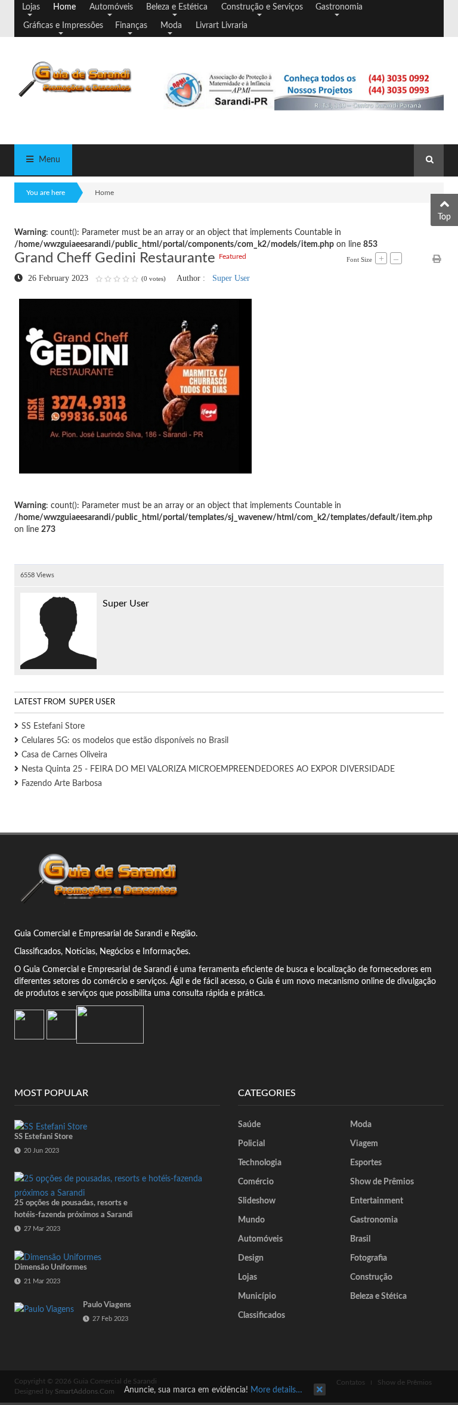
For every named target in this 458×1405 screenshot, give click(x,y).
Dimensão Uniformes (50, 1267)
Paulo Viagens (107, 1305)
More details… (276, 1390)
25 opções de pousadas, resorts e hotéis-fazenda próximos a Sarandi (73, 1209)
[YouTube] (61, 1024)
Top (444, 217)
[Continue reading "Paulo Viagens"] (44, 1309)
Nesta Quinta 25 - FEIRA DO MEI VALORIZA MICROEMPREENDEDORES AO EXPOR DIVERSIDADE (208, 769)
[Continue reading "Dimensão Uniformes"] (57, 1257)
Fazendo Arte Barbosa (61, 783)
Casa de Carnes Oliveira (64, 755)
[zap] (110, 1024)
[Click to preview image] (135, 386)
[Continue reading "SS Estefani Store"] (50, 1127)
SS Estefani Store (53, 726)
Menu (48, 160)
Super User (231, 278)
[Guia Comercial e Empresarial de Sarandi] (80, 79)
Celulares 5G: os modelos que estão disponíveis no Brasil (124, 740)
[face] (29, 1024)
